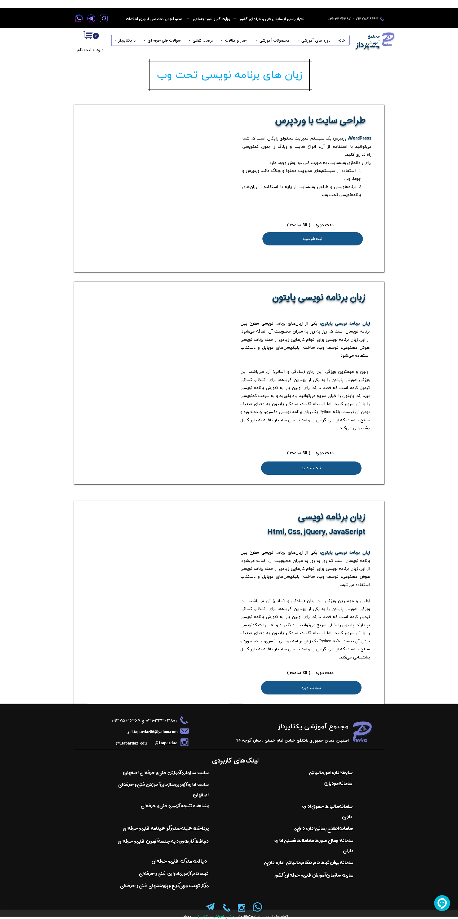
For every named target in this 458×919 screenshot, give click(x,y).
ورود (100, 49)
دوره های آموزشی (315, 40)
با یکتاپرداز (127, 40)
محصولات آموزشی (274, 40)
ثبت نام (84, 49)
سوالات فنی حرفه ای (164, 40)
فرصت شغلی (203, 40)
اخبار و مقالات (236, 40)
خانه (341, 40)
